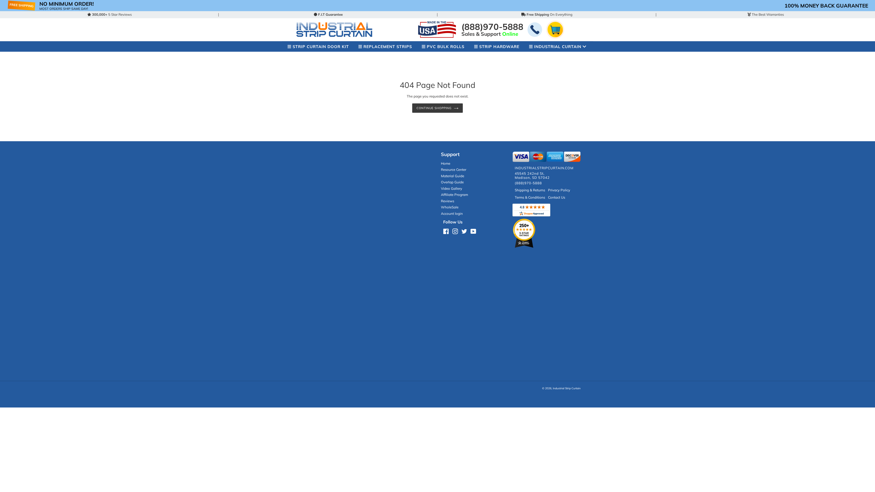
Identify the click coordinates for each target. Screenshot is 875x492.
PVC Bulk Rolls (445, 46)
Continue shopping (434, 108)
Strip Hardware (499, 46)
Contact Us (556, 197)
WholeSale (449, 207)
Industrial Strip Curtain (567, 388)
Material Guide (452, 176)
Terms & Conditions (530, 197)
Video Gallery (451, 188)
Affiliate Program (454, 194)
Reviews (447, 201)
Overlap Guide (452, 182)
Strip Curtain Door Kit (321, 46)
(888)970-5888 (492, 26)
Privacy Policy (559, 190)
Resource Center (453, 169)
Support (450, 154)
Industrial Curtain (557, 46)
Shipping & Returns (530, 190)
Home (445, 163)
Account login (452, 213)
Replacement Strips (387, 46)
